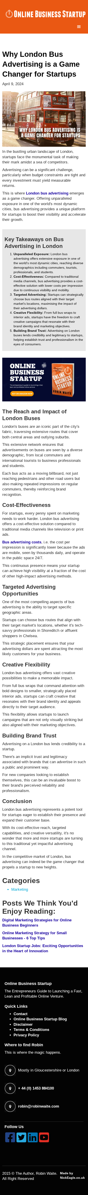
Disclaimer (23, 1024)
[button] (79, 27)
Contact (21, 1014)
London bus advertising (47, 193)
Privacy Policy (26, 1035)
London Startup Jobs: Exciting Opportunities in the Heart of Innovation (42, 948)
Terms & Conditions (31, 1030)
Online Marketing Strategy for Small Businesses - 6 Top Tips (34, 936)
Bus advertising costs (21, 542)
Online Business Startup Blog (40, 1019)
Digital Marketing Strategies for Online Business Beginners (37, 923)
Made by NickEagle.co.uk (72, 1175)
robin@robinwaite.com (38, 1106)
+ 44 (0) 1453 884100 (36, 1088)
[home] (44, 13)
